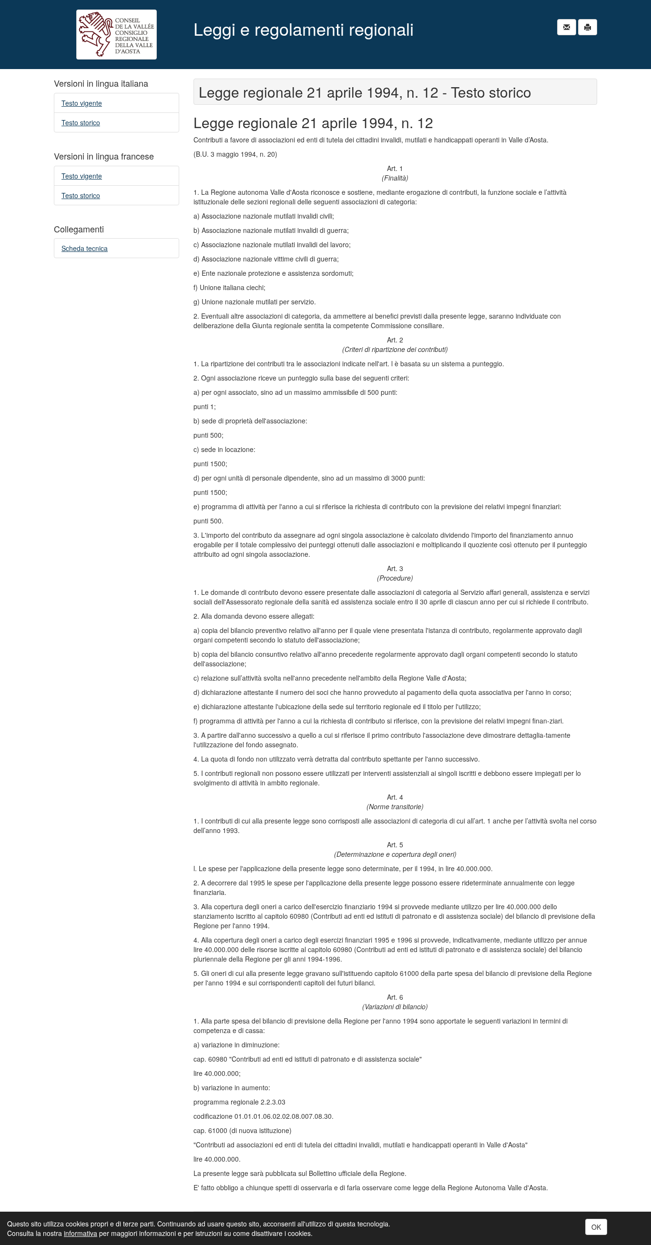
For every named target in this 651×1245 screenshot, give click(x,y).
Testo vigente (81, 103)
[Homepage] (116, 35)
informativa (80, 1233)
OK (596, 1227)
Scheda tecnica (84, 248)
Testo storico (80, 122)
